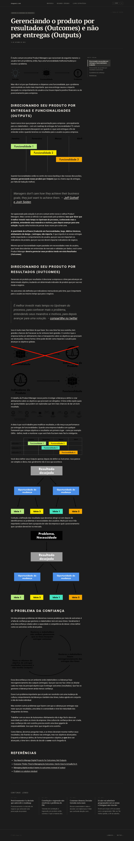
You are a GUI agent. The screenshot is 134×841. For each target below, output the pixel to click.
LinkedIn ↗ (110, 835)
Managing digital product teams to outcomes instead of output (39, 768)
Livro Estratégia (79, 3)
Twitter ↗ (120, 835)
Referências (93, 75)
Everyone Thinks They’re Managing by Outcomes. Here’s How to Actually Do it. (45, 764)
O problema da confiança (96, 72)
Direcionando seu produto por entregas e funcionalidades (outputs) (98, 63)
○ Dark (116, 3)
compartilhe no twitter (63, 318)
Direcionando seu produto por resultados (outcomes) (98, 68)
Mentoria (50, 3)
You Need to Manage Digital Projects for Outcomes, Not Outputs (40, 760)
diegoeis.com (16, 3)
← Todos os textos (117, 12)
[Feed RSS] (121, 3)
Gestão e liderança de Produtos (23, 12)
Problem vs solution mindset (25, 771)
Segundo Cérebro (63, 3)
